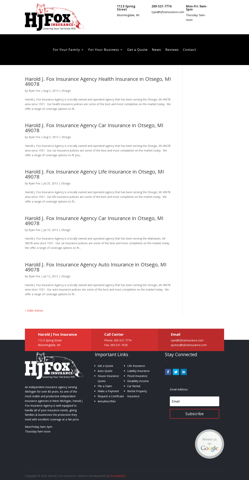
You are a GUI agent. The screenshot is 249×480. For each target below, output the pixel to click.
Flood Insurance (137, 376)
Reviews (172, 50)
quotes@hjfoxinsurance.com (189, 345)
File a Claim (105, 386)
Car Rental (133, 386)
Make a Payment (108, 391)
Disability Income (138, 381)
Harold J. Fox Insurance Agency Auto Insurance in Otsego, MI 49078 (96, 267)
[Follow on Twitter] (176, 372)
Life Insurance (136, 366)
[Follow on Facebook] (168, 372)
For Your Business (103, 50)
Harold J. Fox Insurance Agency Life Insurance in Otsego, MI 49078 (94, 174)
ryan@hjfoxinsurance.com (168, 12)
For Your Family (66, 50)
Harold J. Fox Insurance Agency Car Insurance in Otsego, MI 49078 (94, 128)
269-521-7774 (161, 6)
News (156, 50)
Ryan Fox (34, 90)
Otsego (66, 90)
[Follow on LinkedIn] (184, 372)
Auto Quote (105, 371)
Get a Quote (137, 50)
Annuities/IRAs (107, 401)
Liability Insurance (138, 371)
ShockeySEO (118, 476)
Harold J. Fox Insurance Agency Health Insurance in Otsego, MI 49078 (98, 81)
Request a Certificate (111, 396)
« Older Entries (34, 310)
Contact (189, 50)
